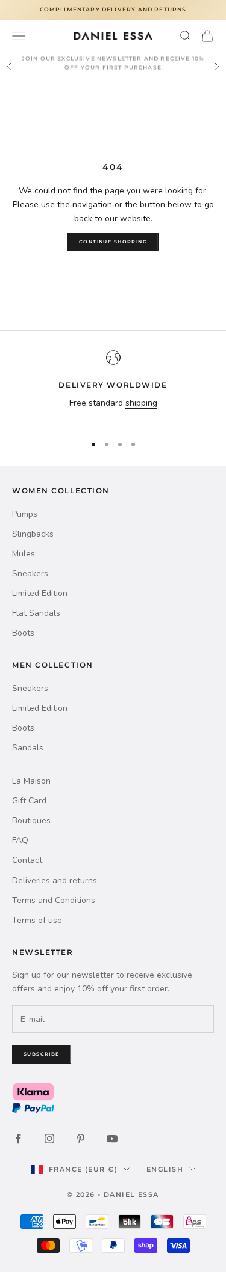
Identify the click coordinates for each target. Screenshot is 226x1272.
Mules (23, 553)
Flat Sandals (36, 613)
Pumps (24, 514)
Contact (27, 860)
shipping (141, 403)
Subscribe (42, 1054)
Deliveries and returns (54, 880)
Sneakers (30, 573)
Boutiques (31, 820)
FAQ (20, 840)
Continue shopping (113, 242)
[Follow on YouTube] (112, 1139)
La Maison (31, 781)
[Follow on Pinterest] (81, 1139)
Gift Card (29, 800)
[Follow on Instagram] (49, 1139)
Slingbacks (33, 534)
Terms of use (37, 920)
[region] (113, 387)
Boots (23, 633)
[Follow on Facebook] (18, 1139)
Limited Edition (39, 593)
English (164, 1169)
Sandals (27, 747)
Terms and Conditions (53, 900)
